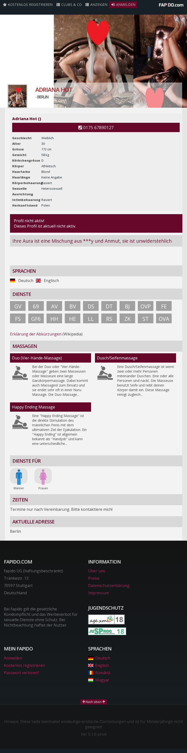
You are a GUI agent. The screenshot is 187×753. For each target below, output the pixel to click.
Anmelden (125, 4)
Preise (94, 578)
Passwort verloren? (21, 672)
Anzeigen (98, 4)
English (102, 665)
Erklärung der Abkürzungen (35, 334)
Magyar (102, 680)
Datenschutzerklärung (109, 585)
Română (102, 672)
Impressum (98, 593)
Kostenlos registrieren (30, 4)
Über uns (96, 571)
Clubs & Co (71, 4)
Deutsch (102, 658)
